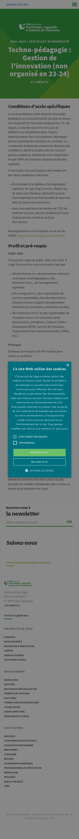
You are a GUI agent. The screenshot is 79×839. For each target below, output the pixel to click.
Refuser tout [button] (39, 461)
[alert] (39, 419)
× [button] (67, 365)
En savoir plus (60, 428)
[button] (39, 419)
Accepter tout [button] (39, 452)
